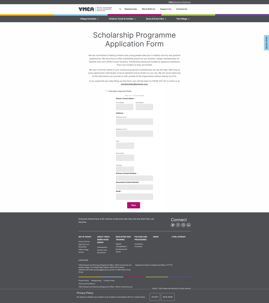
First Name (120, 103)
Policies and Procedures (140, 238)
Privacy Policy (83, 281)
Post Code (120, 153)
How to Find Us (84, 242)
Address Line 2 (121, 129)
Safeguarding (96, 281)
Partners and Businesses (102, 251)
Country (119, 165)
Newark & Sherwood (179, 2)
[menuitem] (131, 9)
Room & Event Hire (155, 19)
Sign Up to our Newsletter (83, 245)
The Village (181, 19)
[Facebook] (178, 225)
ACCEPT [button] (155, 297)
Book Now (266, 43)
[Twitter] (173, 225)
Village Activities (88, 19)
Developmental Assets (121, 250)
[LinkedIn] (189, 225)
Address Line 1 (121, 117)
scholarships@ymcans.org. (134, 84)
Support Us (165, 9)
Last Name (140, 103)
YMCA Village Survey (83, 251)
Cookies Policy (109, 281)
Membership (131, 9)
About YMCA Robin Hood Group (103, 239)
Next (133, 205)
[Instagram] (183, 225)
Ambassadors (102, 247)
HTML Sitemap (179, 237)
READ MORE (168, 297)
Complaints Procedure (138, 245)
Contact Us (181, 9)
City (117, 141)
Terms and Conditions (86, 284)
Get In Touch (84, 237)
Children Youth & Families (121, 19)
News (156, 237)
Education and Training (123, 238)
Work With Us (148, 9)
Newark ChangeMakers (121, 245)
